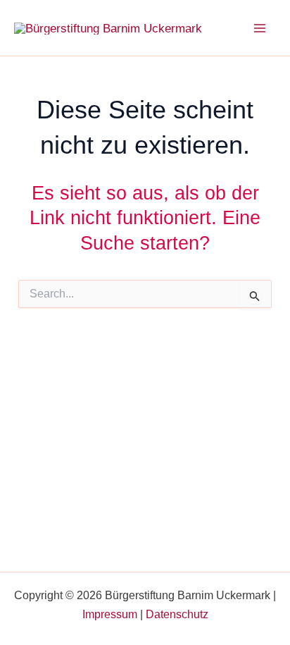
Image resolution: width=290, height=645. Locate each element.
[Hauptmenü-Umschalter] (260, 28)
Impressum (109, 614)
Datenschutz (177, 614)
